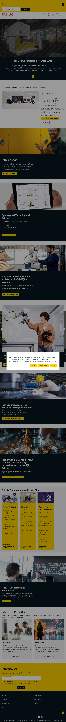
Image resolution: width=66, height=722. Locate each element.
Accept (53, 365)
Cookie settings (43, 365)
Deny (33, 365)
